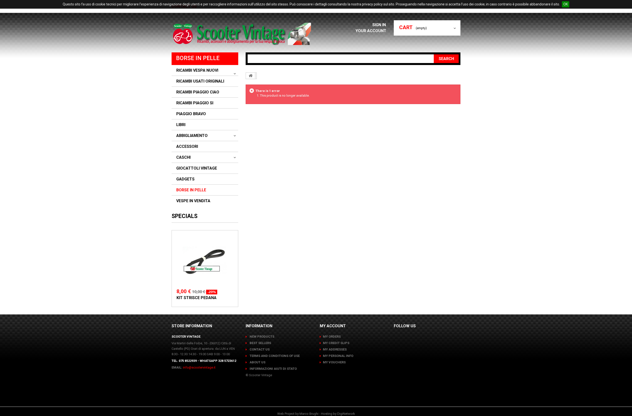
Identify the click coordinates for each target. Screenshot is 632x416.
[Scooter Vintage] (243, 34)
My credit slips (336, 343)
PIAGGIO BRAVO (191, 114)
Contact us (259, 349)
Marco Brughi (308, 414)
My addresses (335, 349)
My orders (332, 336)
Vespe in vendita (193, 201)
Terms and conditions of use (274, 356)
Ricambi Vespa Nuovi (197, 70)
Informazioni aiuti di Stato (273, 369)
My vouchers (334, 362)
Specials (185, 216)
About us (257, 362)
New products (261, 336)
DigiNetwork (346, 414)
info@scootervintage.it (199, 367)
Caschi (183, 157)
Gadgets (185, 179)
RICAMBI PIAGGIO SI (194, 103)
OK (565, 4)
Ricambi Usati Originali (200, 81)
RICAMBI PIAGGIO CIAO (197, 92)
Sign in (379, 24)
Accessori (187, 146)
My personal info (338, 356)
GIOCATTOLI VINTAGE (196, 168)
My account (333, 326)
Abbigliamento (192, 135)
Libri (180, 125)
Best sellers (260, 343)
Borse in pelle (191, 190)
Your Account (371, 30)
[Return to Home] (250, 76)
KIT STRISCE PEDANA (197, 297)
